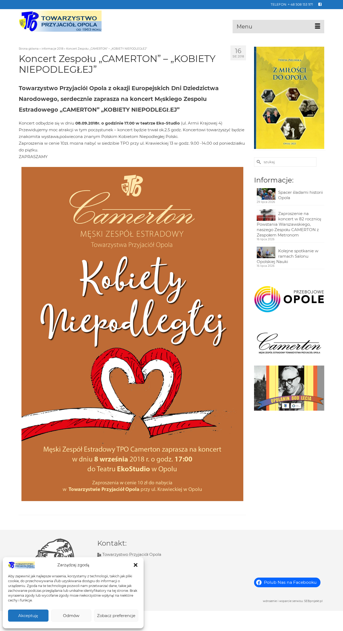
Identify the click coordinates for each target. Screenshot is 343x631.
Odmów (71, 615)
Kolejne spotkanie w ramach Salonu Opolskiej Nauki (287, 256)
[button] (135, 565)
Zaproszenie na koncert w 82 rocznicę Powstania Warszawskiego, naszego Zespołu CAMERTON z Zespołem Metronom (289, 224)
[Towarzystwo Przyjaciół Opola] (67, 21)
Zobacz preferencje (116, 615)
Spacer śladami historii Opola (300, 195)
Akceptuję (28, 615)
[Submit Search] (258, 162)
